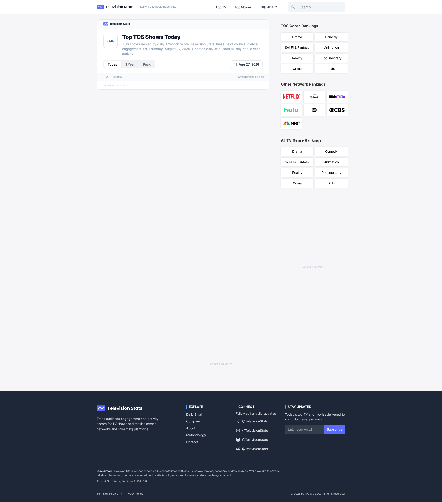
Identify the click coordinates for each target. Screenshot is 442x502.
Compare (193, 421)
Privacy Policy (134, 493)
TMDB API (140, 481)
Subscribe (335, 429)
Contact (192, 442)
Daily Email (194, 414)
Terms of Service (107, 493)
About (190, 428)
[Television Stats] (115, 6)
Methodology (196, 435)
